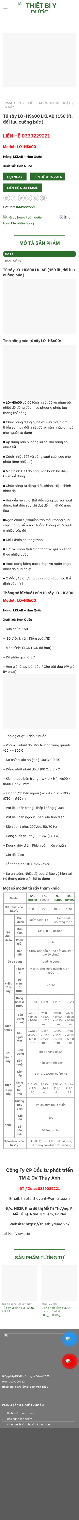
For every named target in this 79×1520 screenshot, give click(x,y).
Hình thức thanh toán (20, 1413)
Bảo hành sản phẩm (19, 1418)
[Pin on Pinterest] (36, 198)
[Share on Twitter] (21, 198)
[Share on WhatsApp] (6, 198)
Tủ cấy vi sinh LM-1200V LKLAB (18, 1309)
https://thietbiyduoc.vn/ (48, 1223)
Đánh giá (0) (14, 260)
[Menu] (5, 7)
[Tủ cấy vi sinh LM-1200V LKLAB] (19, 1283)
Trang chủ (12, 102)
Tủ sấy (8, 106)
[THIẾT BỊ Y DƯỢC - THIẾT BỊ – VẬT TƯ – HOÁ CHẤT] (39, 7)
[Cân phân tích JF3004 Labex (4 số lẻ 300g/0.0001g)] (59, 1283)
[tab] (39, 254)
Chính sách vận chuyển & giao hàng (29, 1424)
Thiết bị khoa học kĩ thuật (48, 102)
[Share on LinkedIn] (43, 198)
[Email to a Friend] (28, 198)
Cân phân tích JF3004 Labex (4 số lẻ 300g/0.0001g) (56, 1311)
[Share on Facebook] (14, 198)
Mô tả (9, 254)
